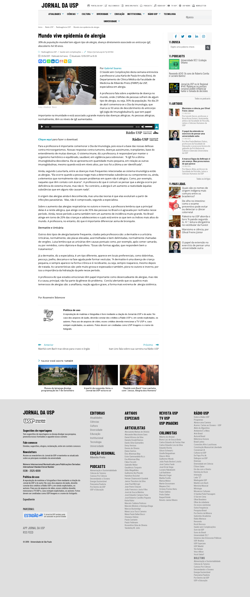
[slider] (149, 126)
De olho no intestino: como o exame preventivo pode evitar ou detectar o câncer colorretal (195, 206)
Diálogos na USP (201, 458)
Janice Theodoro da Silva (135, 481)
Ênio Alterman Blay (132, 454)
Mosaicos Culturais (202, 491)
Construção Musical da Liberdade (208, 447)
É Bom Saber (199, 466)
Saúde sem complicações (70, 52)
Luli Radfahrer (165, 472)
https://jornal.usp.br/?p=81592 (100, 52)
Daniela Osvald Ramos (134, 440)
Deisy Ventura (130, 445)
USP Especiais (200, 543)
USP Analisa (199, 541)
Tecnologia (170, 13)
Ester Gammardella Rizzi (135, 456)
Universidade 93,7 (201, 535)
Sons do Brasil (200, 532)
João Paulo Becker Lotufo (170, 461)
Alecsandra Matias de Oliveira (137, 432)
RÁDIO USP (201, 413)
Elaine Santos (130, 451)
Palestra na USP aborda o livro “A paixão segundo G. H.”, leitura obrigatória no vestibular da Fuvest (196, 221)
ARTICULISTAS (135, 427)
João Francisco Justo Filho (136, 489)
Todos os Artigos (203, 178)
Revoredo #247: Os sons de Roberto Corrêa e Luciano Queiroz (189, 74)
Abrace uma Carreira (202, 422)
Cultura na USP (200, 453)
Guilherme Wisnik (166, 459)
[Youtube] (189, 36)
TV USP (164, 418)
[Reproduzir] (42, 126)
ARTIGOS (131, 413)
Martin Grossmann (167, 483)
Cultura (86, 13)
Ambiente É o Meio (202, 431)
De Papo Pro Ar (200, 455)
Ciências (71, 13)
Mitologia (198, 488)
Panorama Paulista (98, 484)
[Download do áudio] (157, 126)
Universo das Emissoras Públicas (207, 538)
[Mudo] (142, 126)
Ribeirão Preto (97, 457)
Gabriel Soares (112, 68)
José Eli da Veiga (166, 467)
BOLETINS (199, 558)
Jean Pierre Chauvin (133, 487)
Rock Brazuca (199, 524)
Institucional (134, 13)
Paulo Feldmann (131, 522)
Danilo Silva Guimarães (134, 443)
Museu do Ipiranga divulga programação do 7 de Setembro (57, 389)
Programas (198, 420)
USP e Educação (97, 490)
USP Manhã (198, 546)
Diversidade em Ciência (203, 464)
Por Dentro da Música (203, 513)
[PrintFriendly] (69, 61)
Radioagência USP (49, 52)
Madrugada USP (200, 480)
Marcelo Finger (165, 475)
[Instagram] (203, 36)
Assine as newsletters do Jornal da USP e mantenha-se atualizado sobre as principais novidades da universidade (51, 456)
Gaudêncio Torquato (133, 467)
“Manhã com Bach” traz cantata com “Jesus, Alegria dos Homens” (139, 389)
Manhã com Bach (201, 483)
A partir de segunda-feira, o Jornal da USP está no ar (98, 389)
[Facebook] (40, 61)
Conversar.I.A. (199, 450)
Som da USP (199, 530)
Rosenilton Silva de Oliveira (136, 525)
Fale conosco (30, 442)
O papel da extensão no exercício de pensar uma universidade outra (193, 133)
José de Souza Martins (134, 492)
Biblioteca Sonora (201, 439)
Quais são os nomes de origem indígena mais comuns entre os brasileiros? (195, 192)
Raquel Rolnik (165, 497)
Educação (119, 13)
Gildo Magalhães (132, 470)
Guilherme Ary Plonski (134, 473)
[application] (96, 127)
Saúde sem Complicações (205, 527)
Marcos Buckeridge (133, 509)
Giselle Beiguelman (167, 453)
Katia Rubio (129, 500)
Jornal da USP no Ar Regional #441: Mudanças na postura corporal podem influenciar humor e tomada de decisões (194, 87)
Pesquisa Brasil (200, 510)
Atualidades (54, 13)
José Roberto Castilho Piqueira (138, 498)
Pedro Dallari (164, 494)
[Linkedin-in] (196, 36)
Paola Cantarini (131, 520)
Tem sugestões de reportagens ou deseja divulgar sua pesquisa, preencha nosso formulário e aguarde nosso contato (49, 435)
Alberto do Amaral (166, 437)
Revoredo (198, 521)
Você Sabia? (199, 554)
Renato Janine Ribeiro (168, 500)
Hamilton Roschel (132, 476)
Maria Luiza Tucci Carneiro (136, 511)
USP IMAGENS (168, 423)
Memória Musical (201, 486)
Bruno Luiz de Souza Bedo (170, 439)
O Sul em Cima (200, 497)
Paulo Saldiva (164, 492)
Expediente (29, 499)
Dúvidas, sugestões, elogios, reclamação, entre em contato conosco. (52, 446)
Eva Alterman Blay (132, 459)
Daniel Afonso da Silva (134, 437)
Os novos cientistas (202, 505)
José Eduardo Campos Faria (136, 495)
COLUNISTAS (168, 432)
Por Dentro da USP (97, 487)
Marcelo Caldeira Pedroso (135, 503)
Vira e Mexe (199, 552)
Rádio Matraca (200, 519)
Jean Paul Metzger (132, 484)
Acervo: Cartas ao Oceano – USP (207, 425)
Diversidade (102, 13)
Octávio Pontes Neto (168, 489)
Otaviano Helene (131, 517)
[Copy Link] (65, 61)
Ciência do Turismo (98, 473)
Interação (198, 475)
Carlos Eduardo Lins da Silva (171, 445)
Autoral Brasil (199, 436)
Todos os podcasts (202, 98)
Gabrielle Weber (131, 465)
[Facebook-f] (175, 36)
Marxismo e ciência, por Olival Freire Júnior (196, 109)
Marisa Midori (165, 481)
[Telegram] (57, 61)
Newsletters (30, 452)
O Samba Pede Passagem (204, 494)
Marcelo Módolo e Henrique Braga (139, 506)
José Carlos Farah (166, 464)
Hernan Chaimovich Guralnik (136, 478)
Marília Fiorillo (165, 478)
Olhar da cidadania (201, 502)
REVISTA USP (168, 413)
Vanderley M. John (132, 528)
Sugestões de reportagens (37, 430)
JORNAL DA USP (60, 5)
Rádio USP (153, 13)
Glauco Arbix (164, 456)
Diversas (197, 461)
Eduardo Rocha (165, 448)
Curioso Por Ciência (98, 476)
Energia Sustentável (98, 481)
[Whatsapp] (48, 61)
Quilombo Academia (202, 516)
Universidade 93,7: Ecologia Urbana (193, 61)
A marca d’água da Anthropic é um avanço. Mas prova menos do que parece (196, 161)
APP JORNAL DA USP (34, 528)
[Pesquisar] (207, 47)
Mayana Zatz (164, 486)
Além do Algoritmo (202, 428)
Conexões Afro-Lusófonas (205, 444)
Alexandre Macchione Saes (136, 434)
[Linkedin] (53, 61)
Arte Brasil (198, 433)
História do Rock (201, 472)
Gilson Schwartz (166, 450)
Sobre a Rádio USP (201, 417)
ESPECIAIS (132, 418)
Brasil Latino (199, 442)
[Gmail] (61, 61)
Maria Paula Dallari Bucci (135, 514)
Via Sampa (198, 549)
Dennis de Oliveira (132, 448)
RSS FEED (28, 532)
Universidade (110, 21)
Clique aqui (45, 139)
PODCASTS (97, 466)
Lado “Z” (197, 477)
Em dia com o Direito (202, 469)
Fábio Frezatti (130, 462)
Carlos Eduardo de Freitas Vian (172, 442)
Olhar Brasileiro (200, 499)
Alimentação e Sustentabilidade (103, 470)
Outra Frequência (201, 508)
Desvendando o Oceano (100, 479)
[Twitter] (44, 61)
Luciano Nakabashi (167, 470)
